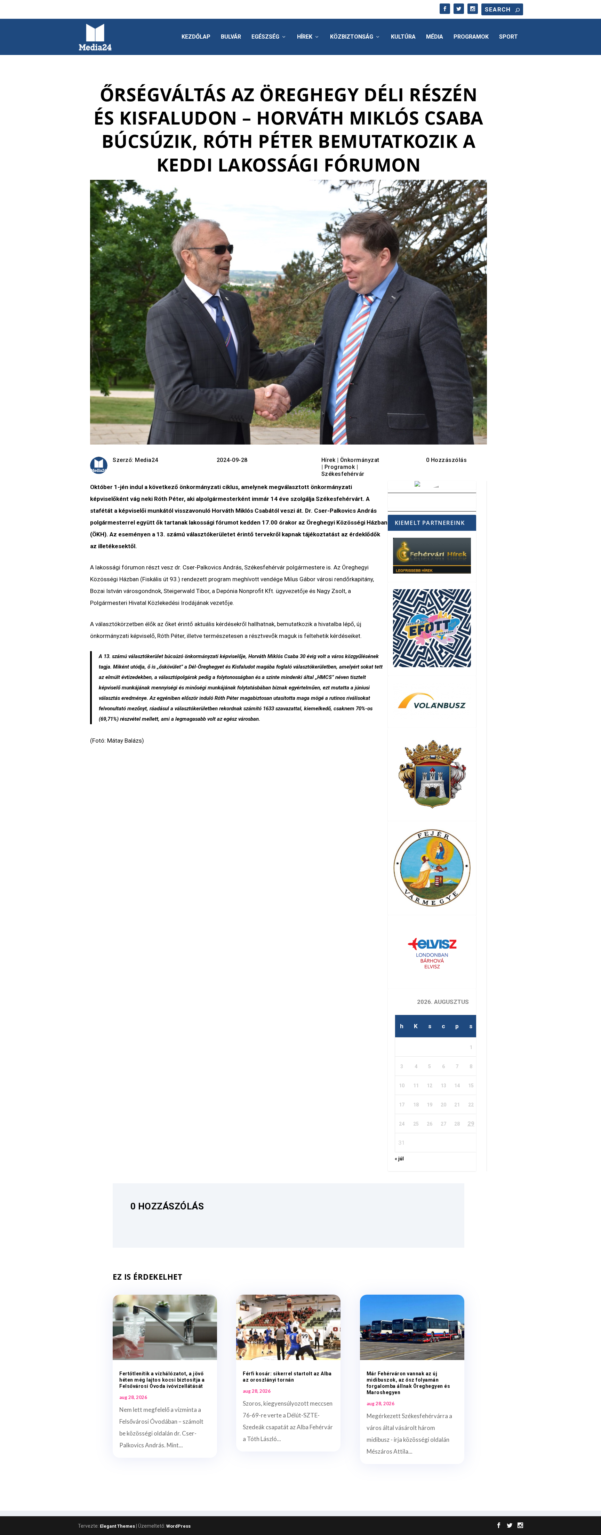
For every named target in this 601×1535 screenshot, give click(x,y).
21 (457, 1105)
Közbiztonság (351, 37)
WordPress (178, 1526)
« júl (399, 1158)
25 (416, 1124)
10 (401, 1085)
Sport (508, 37)
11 (416, 1085)
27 (443, 1124)
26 (429, 1124)
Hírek (304, 37)
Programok (471, 37)
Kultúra (403, 37)
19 (429, 1105)
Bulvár (231, 37)
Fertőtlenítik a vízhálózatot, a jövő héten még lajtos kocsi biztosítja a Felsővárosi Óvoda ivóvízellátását (162, 1380)
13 (443, 1085)
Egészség (265, 37)
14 (457, 1085)
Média (434, 37)
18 (416, 1105)
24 (401, 1124)
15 (471, 1085)
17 (401, 1105)
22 (471, 1105)
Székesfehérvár (342, 474)
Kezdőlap (196, 37)
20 (443, 1105)
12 (429, 1085)
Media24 (146, 460)
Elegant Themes (117, 1526)
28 (457, 1124)
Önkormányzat (359, 460)
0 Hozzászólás (446, 460)
